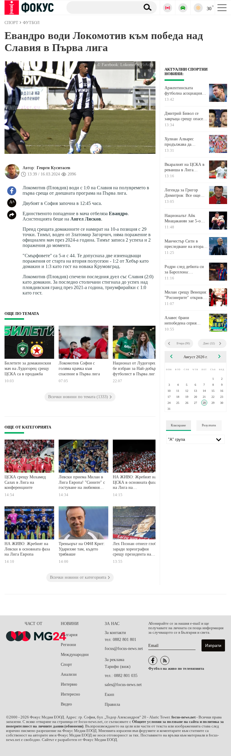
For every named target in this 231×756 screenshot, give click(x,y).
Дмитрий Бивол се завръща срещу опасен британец (185, 116)
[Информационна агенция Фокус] (152, 660)
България (69, 635)
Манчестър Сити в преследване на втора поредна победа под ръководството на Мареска (184, 244)
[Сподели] (11, 214)
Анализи (69, 674)
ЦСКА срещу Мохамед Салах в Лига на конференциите (25, 482)
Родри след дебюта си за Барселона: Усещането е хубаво (184, 269)
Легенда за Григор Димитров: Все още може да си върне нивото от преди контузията (182, 193)
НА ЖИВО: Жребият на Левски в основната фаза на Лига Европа (27, 548)
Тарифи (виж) (118, 666)
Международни (75, 654)
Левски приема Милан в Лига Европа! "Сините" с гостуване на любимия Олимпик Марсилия (82, 483)
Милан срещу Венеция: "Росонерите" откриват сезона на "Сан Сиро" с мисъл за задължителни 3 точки (186, 295)
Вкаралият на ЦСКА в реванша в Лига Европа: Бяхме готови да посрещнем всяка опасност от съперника (185, 167)
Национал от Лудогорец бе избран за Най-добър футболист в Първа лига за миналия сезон (135, 369)
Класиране (178, 425)
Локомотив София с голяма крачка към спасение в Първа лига (79, 368)
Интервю (69, 684)
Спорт (66, 664)
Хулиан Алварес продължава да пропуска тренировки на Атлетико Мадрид (184, 142)
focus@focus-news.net (124, 648)
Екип (109, 694)
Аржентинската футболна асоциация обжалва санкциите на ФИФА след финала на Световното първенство (186, 91)
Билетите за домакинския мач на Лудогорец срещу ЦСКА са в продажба (28, 368)
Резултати (209, 425)
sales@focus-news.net (123, 684)
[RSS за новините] (164, 660)
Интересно (70, 694)
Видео (66, 704)
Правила (112, 704)
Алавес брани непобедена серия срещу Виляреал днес (184, 321)
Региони (68, 644)
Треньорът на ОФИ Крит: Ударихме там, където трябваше (82, 548)
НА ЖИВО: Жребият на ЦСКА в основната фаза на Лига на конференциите (134, 483)
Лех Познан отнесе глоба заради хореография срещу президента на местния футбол (135, 549)
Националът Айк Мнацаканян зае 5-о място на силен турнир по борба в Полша (185, 218)
